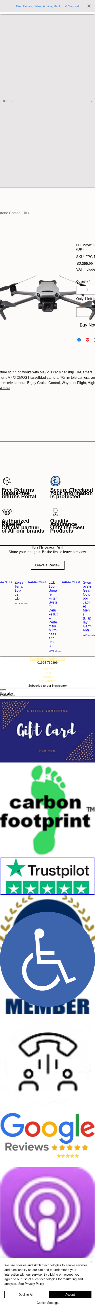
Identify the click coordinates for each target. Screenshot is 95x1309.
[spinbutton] (87, 290)
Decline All (26, 1294)
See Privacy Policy (31, 1283)
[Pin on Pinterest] (87, 339)
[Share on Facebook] (79, 339)
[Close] (89, 1264)
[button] (47, 101)
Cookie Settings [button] (48, 1302)
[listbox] (47, 101)
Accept (70, 1294)
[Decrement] (80, 290)
